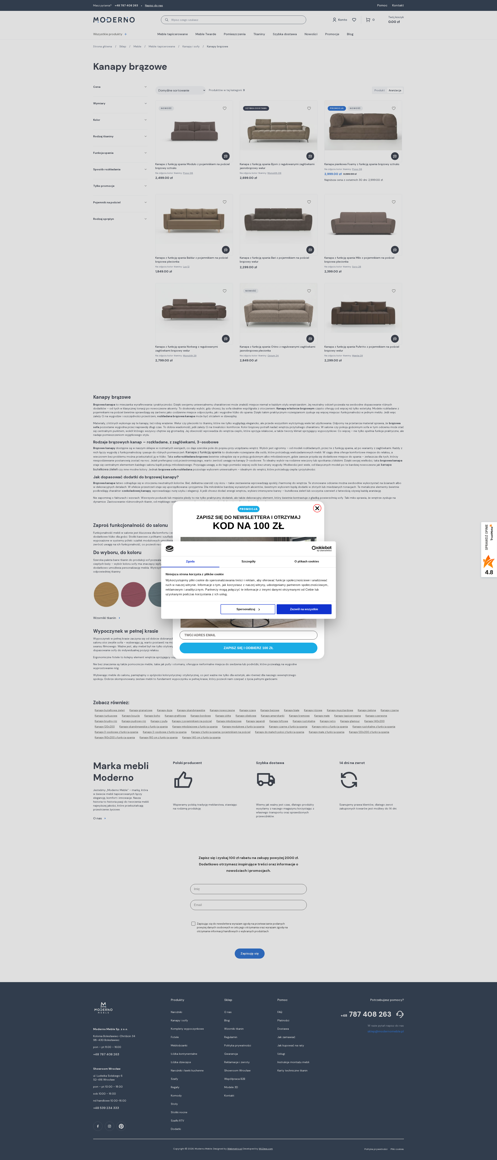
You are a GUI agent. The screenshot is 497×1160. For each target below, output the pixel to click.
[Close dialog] (317, 508)
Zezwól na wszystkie (304, 609)
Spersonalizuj (245, 609)
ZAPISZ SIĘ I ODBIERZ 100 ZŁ (248, 648)
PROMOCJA (249, 509)
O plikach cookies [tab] (307, 561)
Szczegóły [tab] (249, 561)
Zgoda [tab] (190, 561)
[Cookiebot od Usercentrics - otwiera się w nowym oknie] (315, 549)
